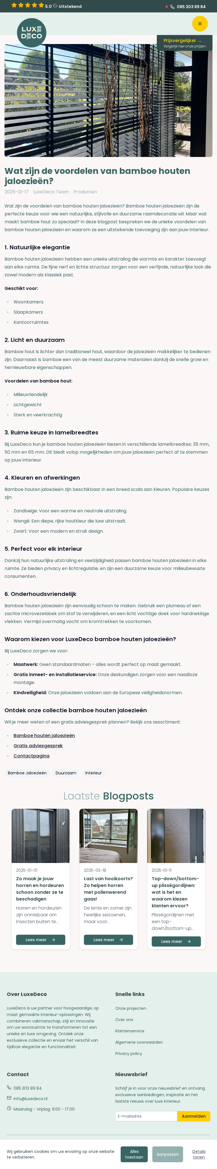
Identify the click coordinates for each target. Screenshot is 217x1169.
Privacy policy (128, 1053)
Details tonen (199, 1154)
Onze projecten (130, 1008)
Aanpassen (168, 1154)
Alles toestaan (134, 1154)
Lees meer (36, 940)
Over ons (124, 1019)
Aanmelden (194, 1116)
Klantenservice (129, 1031)
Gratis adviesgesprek (38, 745)
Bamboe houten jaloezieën (44, 735)
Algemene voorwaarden (139, 1042)
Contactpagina (31, 756)
